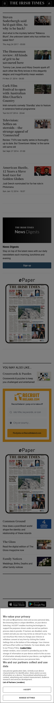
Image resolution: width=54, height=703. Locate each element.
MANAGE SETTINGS (27, 698)
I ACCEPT (27, 690)
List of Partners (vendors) (14, 682)
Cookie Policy (25, 648)
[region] (27, 655)
